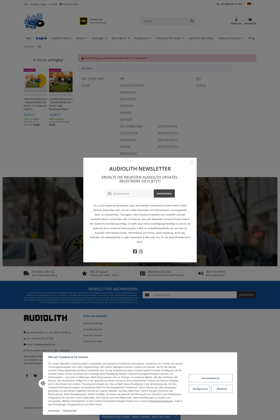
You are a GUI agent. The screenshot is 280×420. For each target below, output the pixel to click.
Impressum (54, 410)
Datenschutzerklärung (161, 401)
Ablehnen (222, 388)
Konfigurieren (200, 388)
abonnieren (164, 193)
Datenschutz (70, 410)
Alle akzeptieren (211, 378)
